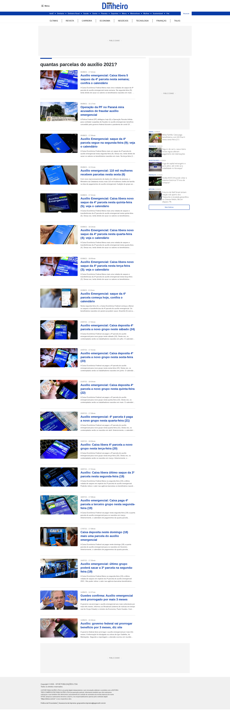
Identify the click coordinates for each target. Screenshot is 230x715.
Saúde (86, 13)
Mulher (146, 13)
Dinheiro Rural (74, 13)
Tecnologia (142, 21)
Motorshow (135, 13)
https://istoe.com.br (48, 699)
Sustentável (158, 13)
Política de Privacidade (49, 703)
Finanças (161, 21)
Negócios (123, 21)
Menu (124, 13)
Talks (177, 21)
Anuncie (186, 13)
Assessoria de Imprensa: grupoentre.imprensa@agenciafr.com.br (82, 703)
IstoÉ (51, 13)
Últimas (54, 21)
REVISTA (70, 21)
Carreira (87, 21)
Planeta (104, 13)
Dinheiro (60, 13)
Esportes (114, 13)
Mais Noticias (169, 207)
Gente (94, 13)
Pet (168, 13)
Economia (105, 21)
